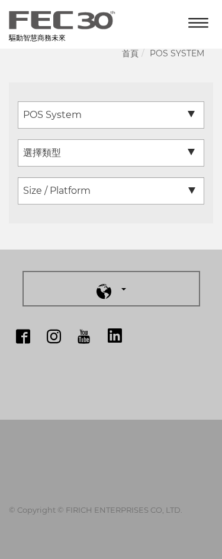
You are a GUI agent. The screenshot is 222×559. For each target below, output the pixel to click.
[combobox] (111, 115)
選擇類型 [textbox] (42, 152)
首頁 (130, 53)
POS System (177, 53)
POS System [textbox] (52, 114)
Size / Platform (57, 190)
